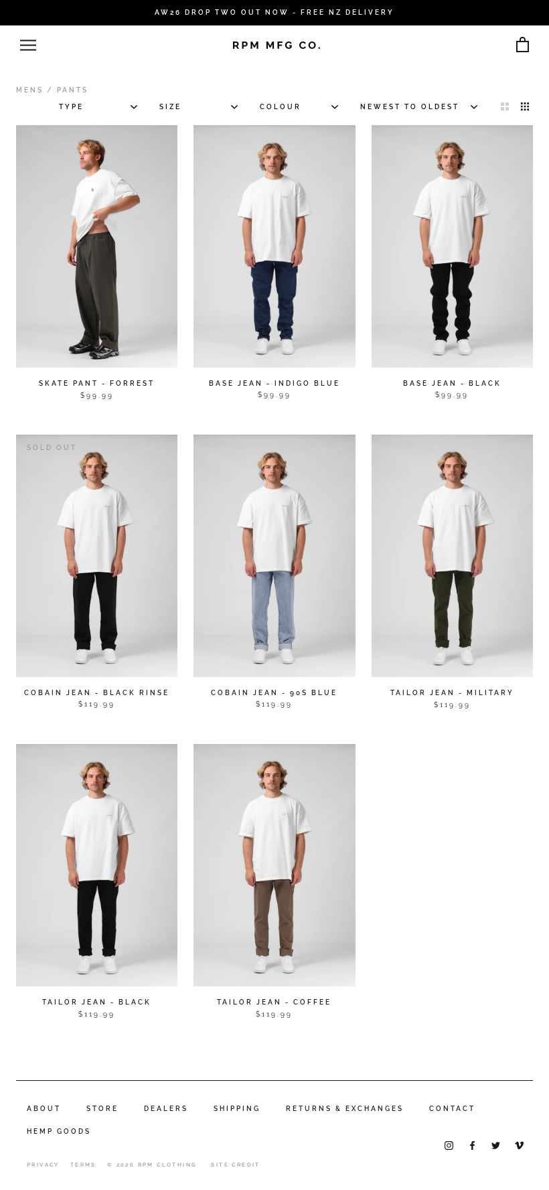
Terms (83, 1164)
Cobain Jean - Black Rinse (96, 692)
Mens (30, 90)
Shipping (237, 1108)
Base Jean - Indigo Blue (274, 383)
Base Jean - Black (452, 383)
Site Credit (235, 1164)
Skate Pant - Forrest (97, 383)
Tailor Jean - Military (452, 692)
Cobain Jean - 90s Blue (274, 692)
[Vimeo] (519, 1145)
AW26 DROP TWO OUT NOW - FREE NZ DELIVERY (274, 12)
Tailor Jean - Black (96, 1002)
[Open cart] (522, 45)
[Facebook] (472, 1145)
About (44, 1108)
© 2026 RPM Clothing (152, 1164)
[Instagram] (449, 1145)
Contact (452, 1108)
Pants (72, 90)
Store (102, 1108)
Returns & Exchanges (345, 1108)
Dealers (166, 1108)
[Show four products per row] (525, 105)
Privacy (43, 1164)
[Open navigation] (28, 45)
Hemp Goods (59, 1131)
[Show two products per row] (505, 105)
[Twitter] (495, 1145)
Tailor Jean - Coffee (274, 1002)
